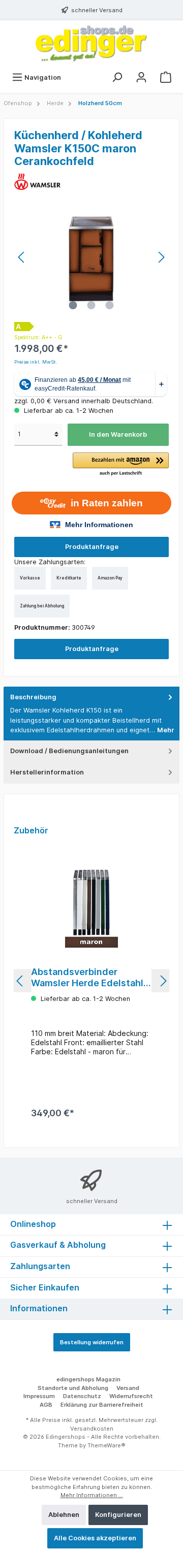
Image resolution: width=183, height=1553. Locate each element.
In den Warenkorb (118, 434)
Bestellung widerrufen (92, 1342)
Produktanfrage (91, 547)
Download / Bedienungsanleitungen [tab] (69, 751)
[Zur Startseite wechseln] (91, 43)
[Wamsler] (39, 181)
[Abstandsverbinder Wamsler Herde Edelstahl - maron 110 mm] (91, 908)
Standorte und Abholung (73, 1388)
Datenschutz (82, 1396)
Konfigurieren (118, 1514)
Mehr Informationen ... (91, 1495)
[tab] (91, 714)
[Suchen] (117, 77)
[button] (121, 464)
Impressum (39, 1396)
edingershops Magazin (88, 1379)
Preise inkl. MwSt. (35, 362)
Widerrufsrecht (131, 1396)
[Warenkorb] (166, 77)
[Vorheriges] (21, 257)
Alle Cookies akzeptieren (95, 1538)
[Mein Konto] (141, 77)
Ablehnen (63, 1514)
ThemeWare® (106, 1445)
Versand (127, 1388)
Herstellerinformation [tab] (47, 772)
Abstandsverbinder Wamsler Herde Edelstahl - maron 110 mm (90, 977)
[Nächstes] (161, 257)
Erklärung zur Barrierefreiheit (101, 1404)
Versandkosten (91, 1428)
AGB (46, 1404)
